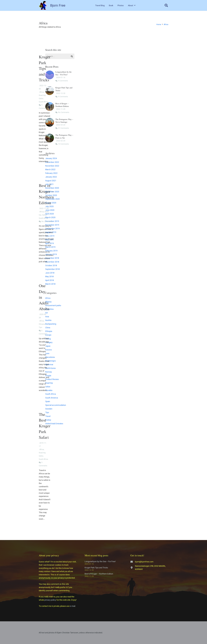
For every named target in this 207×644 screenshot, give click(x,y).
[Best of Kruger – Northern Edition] (59, 108)
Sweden (48, 409)
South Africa (43, 102)
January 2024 (51, 158)
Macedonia (50, 357)
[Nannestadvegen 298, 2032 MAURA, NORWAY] (132, 567)
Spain (47, 401)
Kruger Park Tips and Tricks (44, 68)
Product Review (52, 379)
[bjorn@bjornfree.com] (132, 562)
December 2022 (52, 162)
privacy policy (50, 600)
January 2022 (51, 177)
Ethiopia (42, 324)
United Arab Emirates (54, 423)
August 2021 (50, 180)
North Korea (50, 368)
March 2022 (50, 169)
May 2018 (49, 276)
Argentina (49, 309)
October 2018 (51, 265)
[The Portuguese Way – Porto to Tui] (59, 140)
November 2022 (52, 166)
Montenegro (50, 361)
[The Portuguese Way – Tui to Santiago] (59, 124)
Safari (41, 99)
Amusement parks (53, 305)
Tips (40, 327)
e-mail (72, 606)
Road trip (42, 95)
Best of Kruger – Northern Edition (99, 574)
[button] (135, 5)
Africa (41, 92)
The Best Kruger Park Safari (44, 426)
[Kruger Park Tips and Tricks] (59, 92)
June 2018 (49, 273)
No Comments (47, 221)
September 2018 (52, 269)
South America (51, 398)
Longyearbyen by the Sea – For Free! (100, 561)
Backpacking (50, 324)
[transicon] (43, 5)
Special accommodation (55, 405)
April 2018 (49, 280)
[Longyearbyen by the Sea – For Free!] (59, 76)
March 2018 (50, 284)
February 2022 (51, 173)
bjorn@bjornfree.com (144, 562)
